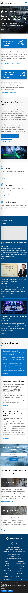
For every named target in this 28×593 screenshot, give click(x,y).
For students (7, 580)
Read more (4, 259)
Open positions (5, 530)
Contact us (6, 141)
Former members (7, 570)
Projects (21, 570)
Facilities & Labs (20, 573)
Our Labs (3, 212)
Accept (4, 590)
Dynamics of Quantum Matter (21, 564)
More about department (10, 136)
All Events (4, 346)
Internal (7, 573)
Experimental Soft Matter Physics (9, 92)
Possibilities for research (8, 501)
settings (3, 588)
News (20, 579)
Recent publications (6, 195)
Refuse (10, 590)
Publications (20, 571)
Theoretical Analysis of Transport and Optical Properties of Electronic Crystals (14, 413)
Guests (7, 568)
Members (7, 565)
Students (7, 567)
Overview (7, 563)
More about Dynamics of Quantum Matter (10, 63)
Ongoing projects (5, 178)
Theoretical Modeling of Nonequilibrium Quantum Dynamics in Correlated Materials (14, 353)
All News (3, 223)
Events (20, 580)
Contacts (7, 572)
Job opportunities (8, 579)
